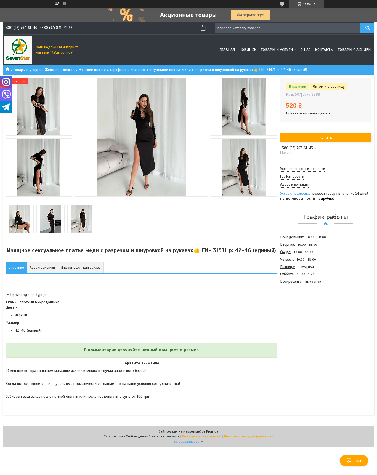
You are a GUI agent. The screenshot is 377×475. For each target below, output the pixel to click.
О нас (305, 49)
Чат (358, 460)
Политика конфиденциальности (248, 436)
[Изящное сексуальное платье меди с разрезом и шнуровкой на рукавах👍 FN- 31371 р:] (300, 315)
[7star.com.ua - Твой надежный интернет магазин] (18, 50)
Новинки (247, 49)
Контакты (324, 49)
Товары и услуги (277, 49)
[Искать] (367, 28)
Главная (227, 49)
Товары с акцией (354, 49)
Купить (326, 138)
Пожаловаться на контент (202, 436)
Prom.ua (212, 431)
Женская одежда (60, 69)
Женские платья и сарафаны (102, 69)
